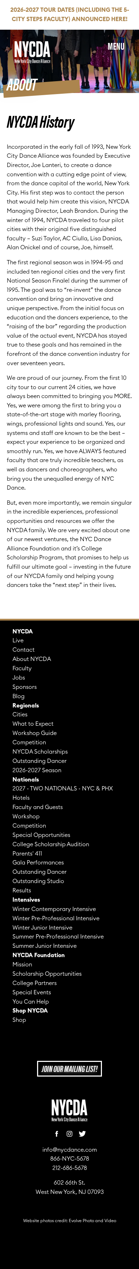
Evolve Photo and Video (92, 1221)
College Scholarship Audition (50, 844)
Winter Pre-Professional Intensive (55, 918)
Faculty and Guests (37, 807)
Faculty (22, 668)
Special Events (31, 992)
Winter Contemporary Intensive (54, 909)
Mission (22, 964)
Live (18, 640)
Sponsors (24, 687)
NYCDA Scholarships (40, 752)
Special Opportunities (41, 835)
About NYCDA (31, 659)
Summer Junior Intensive (44, 946)
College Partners (34, 983)
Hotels (21, 798)
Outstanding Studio (38, 881)
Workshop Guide (34, 733)
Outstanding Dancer (39, 761)
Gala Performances (38, 863)
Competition (29, 742)
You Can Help (30, 1002)
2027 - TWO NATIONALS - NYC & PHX (62, 789)
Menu (116, 45)
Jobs (18, 678)
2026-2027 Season (36, 770)
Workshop (26, 816)
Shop (19, 1020)
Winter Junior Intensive (42, 928)
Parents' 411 (27, 854)
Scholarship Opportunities (47, 974)
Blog (18, 696)
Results (21, 890)
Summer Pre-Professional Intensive (58, 937)
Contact (23, 650)
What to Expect (32, 724)
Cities (19, 714)
